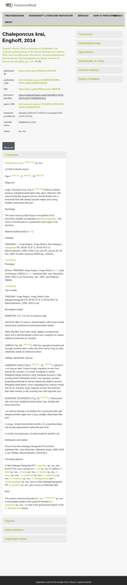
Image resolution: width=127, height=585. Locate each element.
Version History (89, 70)
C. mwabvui (16, 478)
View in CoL (30, 162)
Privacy (73, 582)
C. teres (23, 472)
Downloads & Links (91, 61)
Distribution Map (90, 43)
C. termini (42, 472)
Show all (8, 147)
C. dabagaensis (40, 478)
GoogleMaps (11, 260)
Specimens (86, 52)
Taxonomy (85, 34)
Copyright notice (16, 538)
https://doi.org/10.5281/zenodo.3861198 (39, 89)
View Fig (15, 175)
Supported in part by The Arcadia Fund (52, 582)
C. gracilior (41, 465)
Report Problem (89, 79)
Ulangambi (11, 247)
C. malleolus (49, 475)
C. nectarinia (27, 475)
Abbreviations (14, 529)
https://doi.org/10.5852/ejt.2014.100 (37, 71)
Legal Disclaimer (84, 582)
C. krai (37, 468)
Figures (10, 520)
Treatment (11, 154)
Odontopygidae (48, 218)
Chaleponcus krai (14, 163)
